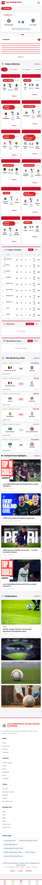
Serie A (4, 769)
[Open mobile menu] (38, 2)
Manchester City (7, 801)
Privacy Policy (6, 824)
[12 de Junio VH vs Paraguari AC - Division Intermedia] (21, 51)
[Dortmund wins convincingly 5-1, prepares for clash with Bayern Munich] (21, 673)
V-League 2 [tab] (27, 69)
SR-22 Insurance (30, 852)
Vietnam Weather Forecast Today (13, 848)
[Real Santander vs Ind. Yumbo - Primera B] (21, 47)
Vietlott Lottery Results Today (28, 840)
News (4, 811)
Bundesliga (5, 772)
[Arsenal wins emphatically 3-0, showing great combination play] (21, 696)
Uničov (8, 271)
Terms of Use (6, 827)
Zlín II (7, 308)
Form (36, 249)
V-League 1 (30, 324)
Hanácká (9, 259)
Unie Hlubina (10, 289)
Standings (5, 752)
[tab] (18, 34)
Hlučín (8, 314)
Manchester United (8, 792)
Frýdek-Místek (10, 283)
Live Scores (5, 746)
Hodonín (8, 277)
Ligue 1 (4, 775)
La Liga (4, 766)
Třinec (8, 265)
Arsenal (4, 798)
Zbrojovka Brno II (10, 302)
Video (4, 815)
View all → (21, 57)
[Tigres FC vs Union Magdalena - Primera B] (21, 43)
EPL (36, 324)
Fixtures (4, 749)
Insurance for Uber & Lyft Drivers (13, 856)
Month (36, 341)
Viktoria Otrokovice (10, 295)
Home (4, 743)
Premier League (7, 762)
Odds (4, 818)
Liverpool (5, 795)
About (4, 821)
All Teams (5, 789)
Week (30, 341)
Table (30, 249)
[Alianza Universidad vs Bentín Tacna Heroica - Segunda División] (21, 45)
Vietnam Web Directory (10, 844)
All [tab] (5, 69)
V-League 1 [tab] (14, 69)
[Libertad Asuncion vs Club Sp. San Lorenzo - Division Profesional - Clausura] (21, 49)
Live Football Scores (10, 840)
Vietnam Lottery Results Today (13, 852)
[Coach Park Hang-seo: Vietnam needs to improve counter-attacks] (21, 649)
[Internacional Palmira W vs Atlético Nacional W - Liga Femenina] (21, 53)
